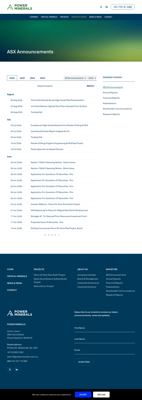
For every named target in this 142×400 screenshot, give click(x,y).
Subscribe (84, 361)
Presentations (109, 103)
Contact (108, 17)
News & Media (95, 17)
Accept (83, 394)
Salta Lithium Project (44, 286)
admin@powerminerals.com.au (22, 356)
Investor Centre (79, 17)
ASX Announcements (113, 87)
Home (10, 269)
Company (34, 17)
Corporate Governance (88, 282)
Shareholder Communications (117, 108)
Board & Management (87, 278)
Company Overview (86, 274)
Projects (64, 17)
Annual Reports (110, 92)
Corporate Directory (86, 286)
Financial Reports (111, 97)
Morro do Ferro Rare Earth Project (49, 274)
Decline (101, 394)
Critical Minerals (49, 17)
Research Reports (111, 114)
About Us (82, 269)
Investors (111, 269)
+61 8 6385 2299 (15, 352)
